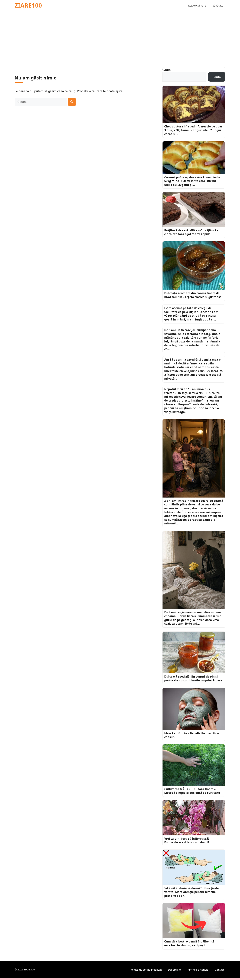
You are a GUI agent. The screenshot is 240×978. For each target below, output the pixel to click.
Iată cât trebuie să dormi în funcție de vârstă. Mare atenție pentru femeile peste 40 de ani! (191, 892)
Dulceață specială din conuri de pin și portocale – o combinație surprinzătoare (193, 678)
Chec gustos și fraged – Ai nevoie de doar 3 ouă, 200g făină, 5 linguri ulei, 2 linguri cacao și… (193, 130)
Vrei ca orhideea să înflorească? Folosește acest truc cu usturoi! (186, 840)
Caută (166, 70)
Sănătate (218, 5)
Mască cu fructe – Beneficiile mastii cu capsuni (191, 735)
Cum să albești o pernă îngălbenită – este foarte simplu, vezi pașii (190, 943)
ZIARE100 (28, 5)
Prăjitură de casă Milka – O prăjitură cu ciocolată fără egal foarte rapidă (192, 232)
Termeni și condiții (198, 969)
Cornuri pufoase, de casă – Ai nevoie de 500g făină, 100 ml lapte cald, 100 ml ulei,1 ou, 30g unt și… (192, 181)
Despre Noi (174, 969)
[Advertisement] (120, 37)
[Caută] (72, 102)
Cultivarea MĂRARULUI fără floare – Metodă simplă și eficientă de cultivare (192, 791)
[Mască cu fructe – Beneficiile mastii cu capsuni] (194, 709)
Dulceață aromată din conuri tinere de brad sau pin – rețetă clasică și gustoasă (193, 295)
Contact (219, 969)
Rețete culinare (197, 5)
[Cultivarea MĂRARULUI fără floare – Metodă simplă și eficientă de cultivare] (194, 765)
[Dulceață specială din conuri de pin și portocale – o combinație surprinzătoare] (194, 653)
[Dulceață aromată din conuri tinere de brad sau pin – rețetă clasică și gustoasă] (194, 265)
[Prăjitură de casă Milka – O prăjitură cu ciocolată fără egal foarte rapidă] (194, 209)
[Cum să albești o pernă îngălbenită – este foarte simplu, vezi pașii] (194, 920)
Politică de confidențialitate (146, 969)
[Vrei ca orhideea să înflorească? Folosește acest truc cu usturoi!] (194, 817)
